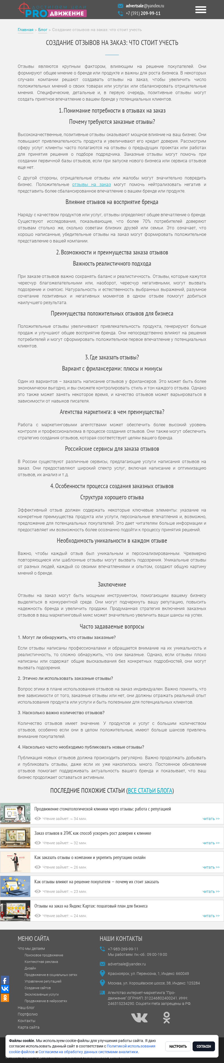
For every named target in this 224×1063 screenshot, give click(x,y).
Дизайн (30, 968)
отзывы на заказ (91, 184)
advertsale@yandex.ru (127, 964)
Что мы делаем (31, 948)
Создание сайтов (38, 988)
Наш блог (26, 1007)
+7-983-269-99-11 (123, 949)
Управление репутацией (43, 981)
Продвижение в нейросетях (46, 1001)
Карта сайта (29, 1027)
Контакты (27, 1021)
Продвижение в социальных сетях (51, 975)
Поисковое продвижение (44, 955)
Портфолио (28, 1014)
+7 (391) (143, 13)
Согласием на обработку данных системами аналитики (88, 1052)
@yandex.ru (145, 5)
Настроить (178, 1046)
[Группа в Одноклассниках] (166, 1017)
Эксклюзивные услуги (42, 994)
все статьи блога (150, 790)
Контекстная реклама (41, 962)
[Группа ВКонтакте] (139, 1017)
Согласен (204, 1046)
